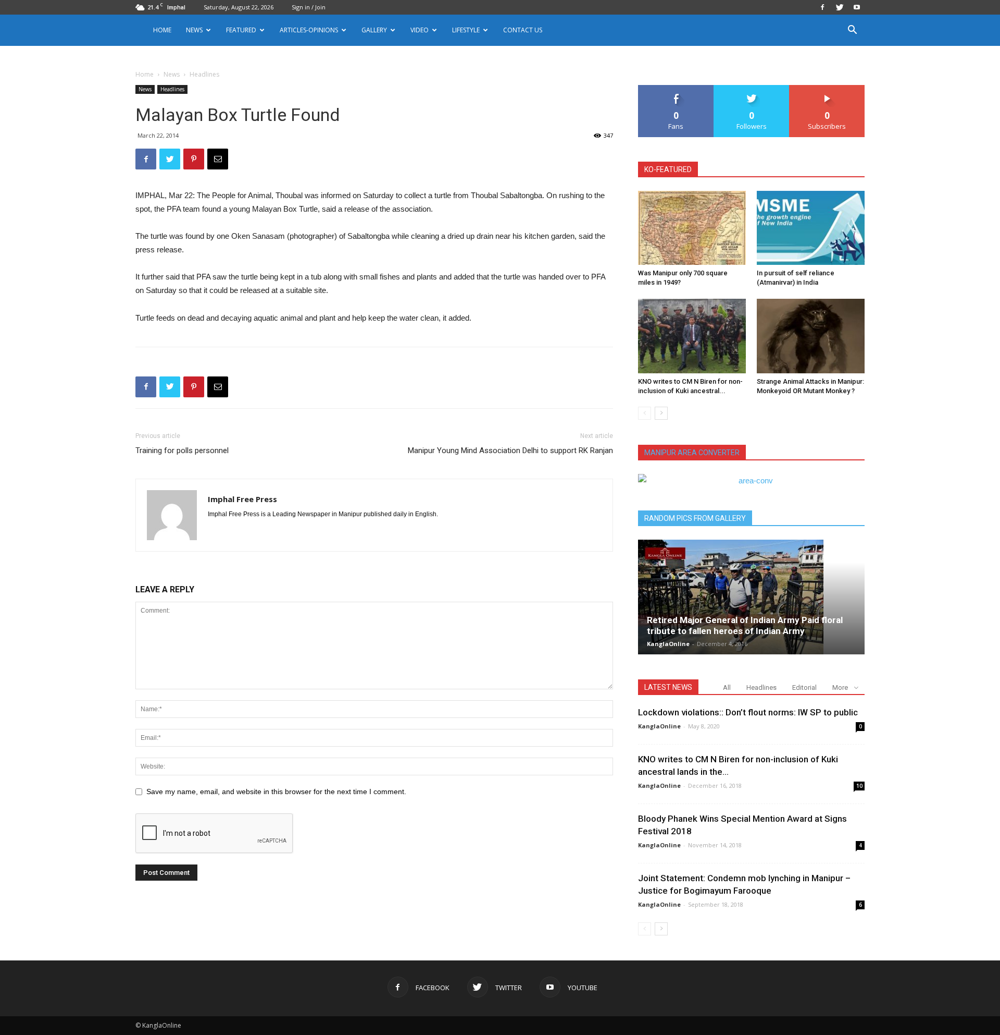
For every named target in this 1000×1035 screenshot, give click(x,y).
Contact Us (522, 30)
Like (676, 89)
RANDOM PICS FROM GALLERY (695, 518)
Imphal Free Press (242, 499)
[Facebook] (822, 7)
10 (859, 785)
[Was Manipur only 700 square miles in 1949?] (692, 228)
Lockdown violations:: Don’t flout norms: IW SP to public (748, 712)
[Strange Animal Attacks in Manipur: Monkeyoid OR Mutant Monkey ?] (811, 336)
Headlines (172, 89)
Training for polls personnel (182, 450)
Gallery (374, 30)
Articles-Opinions (309, 30)
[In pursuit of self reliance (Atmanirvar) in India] (811, 228)
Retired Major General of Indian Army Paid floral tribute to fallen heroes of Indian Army (745, 625)
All (727, 687)
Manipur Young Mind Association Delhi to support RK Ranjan (510, 450)
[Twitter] (839, 7)
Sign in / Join (309, 7)
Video (419, 30)
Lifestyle (466, 30)
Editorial (804, 687)
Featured (241, 30)
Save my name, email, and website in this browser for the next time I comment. (276, 791)
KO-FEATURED (668, 169)
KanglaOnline (668, 644)
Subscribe (827, 89)
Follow (752, 89)
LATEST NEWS (668, 687)
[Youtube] (857, 7)
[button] (852, 31)
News (172, 74)
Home (162, 30)
